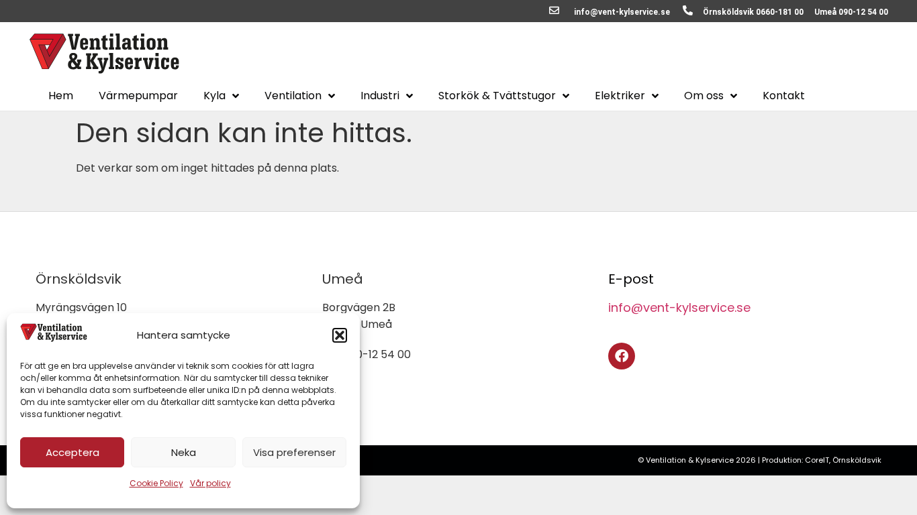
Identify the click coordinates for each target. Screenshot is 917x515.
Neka (183, 452)
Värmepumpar (138, 96)
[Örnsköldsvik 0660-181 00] (688, 10)
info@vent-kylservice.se (622, 12)
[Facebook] (621, 356)
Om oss (704, 96)
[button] (339, 335)
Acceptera (72, 452)
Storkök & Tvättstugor (497, 96)
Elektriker (620, 96)
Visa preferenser (294, 452)
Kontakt (784, 96)
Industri (379, 96)
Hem (60, 96)
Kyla (214, 96)
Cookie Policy (156, 483)
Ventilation (293, 96)
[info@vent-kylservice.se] (554, 10)
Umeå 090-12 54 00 (851, 12)
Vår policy (210, 483)
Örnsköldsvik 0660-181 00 (753, 12)
